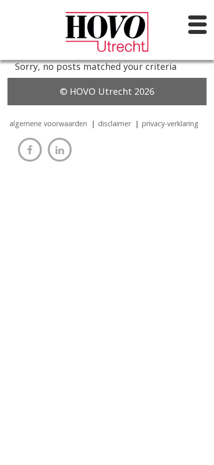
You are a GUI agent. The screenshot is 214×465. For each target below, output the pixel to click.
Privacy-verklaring (170, 123)
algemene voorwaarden (48, 123)
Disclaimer (114, 123)
